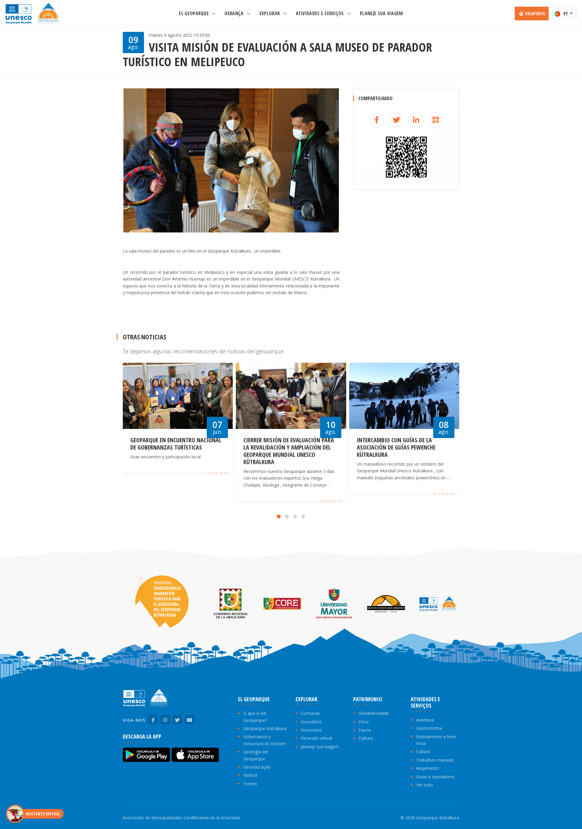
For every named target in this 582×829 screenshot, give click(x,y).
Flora (364, 722)
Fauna (365, 730)
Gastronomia (429, 728)
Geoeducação (257, 767)
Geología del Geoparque (255, 755)
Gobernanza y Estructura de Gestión (264, 740)
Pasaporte (534, 13)
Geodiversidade (374, 713)
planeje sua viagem (320, 746)
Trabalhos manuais (435, 760)
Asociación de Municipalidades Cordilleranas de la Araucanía (181, 818)
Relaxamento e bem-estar (436, 740)
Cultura (366, 738)
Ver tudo (424, 785)
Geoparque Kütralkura (264, 728)
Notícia (250, 775)
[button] (279, 516)
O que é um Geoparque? (255, 716)
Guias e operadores (435, 777)
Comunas (310, 713)
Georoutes (311, 730)
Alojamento (427, 768)
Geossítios (311, 722)
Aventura (425, 720)
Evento (250, 784)
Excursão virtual (316, 738)
